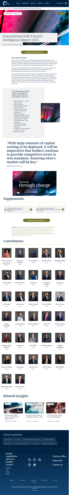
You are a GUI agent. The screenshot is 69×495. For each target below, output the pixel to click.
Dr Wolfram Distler (39, 228)
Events (7, 472)
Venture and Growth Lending (21, 443)
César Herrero (39, 230)
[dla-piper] (6, 3)
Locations (8, 468)
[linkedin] (29, 459)
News (7, 470)
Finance (18, 439)
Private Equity (35, 443)
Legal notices (11, 480)
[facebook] (29, 464)
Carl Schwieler (50, 233)
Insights (40, 3)
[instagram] (39, 459)
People (18, 3)
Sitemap (33, 482)
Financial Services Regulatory (48, 443)
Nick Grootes (18, 230)
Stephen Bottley (46, 227)
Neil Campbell (18, 228)
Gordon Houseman (47, 230)
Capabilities (25, 3)
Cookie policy (33, 480)
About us (33, 3)
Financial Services (9, 439)
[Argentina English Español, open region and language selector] (65, 3)
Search (61, 3)
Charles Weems (27, 235)
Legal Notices (36, 487)
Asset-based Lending (49, 439)
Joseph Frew (46, 228)
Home (4, 8)
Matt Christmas (25, 228)
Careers (47, 3)
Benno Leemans (33, 232)
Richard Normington (20, 233)
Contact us (57, 464)
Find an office (59, 456)
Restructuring (8, 443)
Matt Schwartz (43, 233)
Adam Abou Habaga (31, 227)
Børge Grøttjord (24, 230)
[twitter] (34, 459)
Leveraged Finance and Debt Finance (32, 439)
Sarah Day (32, 228)
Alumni (8, 474)
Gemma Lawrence (22, 227)
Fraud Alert (55, 480)
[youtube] (34, 464)
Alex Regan (36, 233)
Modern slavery (45, 480)
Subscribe (57, 460)
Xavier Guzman (32, 230)
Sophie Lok (39, 232)
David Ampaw (39, 227)
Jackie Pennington (29, 233)
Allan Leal (27, 232)
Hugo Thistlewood (20, 235)
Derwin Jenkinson (20, 232)
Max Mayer (45, 232)
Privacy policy (22, 480)
